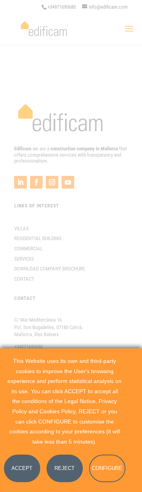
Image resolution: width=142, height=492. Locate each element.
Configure (107, 468)
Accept (21, 468)
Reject (64, 468)
